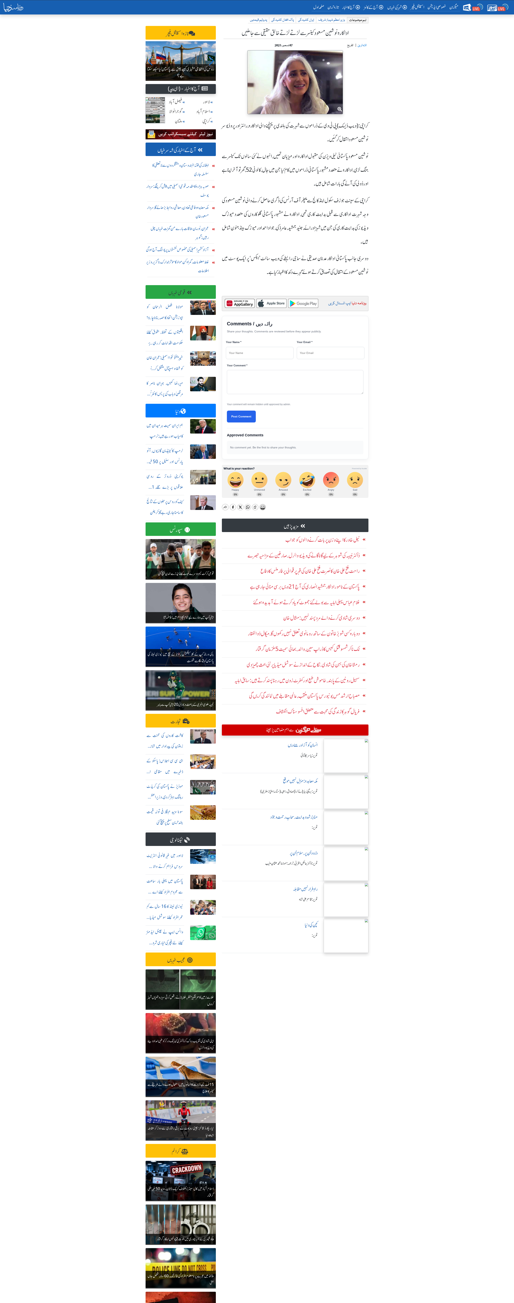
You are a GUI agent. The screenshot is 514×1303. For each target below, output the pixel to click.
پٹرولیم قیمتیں (258, 20)
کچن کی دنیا (311, 925)
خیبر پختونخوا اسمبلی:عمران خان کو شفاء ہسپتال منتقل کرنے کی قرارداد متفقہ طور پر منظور (165, 368)
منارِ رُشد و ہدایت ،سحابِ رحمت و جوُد (294, 817)
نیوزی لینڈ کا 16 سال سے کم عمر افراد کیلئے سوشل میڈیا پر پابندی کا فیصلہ (165, 917)
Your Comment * (237, 365)
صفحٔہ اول (319, 7)
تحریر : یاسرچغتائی (309, 755)
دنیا (178, 411)
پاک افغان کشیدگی (282, 20)
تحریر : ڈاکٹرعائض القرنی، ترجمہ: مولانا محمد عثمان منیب (291, 863)
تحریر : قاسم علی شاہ (308, 899)
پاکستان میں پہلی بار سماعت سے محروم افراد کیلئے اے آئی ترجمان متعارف (165, 892)
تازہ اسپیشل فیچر (177, 34)
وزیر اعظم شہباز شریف (331, 20)
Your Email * (304, 342)
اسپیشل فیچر (417, 7)
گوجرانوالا (175, 111)
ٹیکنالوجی (176, 840)
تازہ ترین (333, 7)
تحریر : (315, 827)
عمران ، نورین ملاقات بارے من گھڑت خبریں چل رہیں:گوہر (180, 233)
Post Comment (241, 416)
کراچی (206, 121)
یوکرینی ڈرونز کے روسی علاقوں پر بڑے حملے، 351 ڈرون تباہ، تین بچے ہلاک (165, 487)
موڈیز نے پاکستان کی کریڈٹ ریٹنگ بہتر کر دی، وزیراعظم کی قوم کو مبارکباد (165, 797)
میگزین (454, 7)
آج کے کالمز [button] (371, 7)
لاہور (206, 102)
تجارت (175, 721)
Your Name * (233, 342)
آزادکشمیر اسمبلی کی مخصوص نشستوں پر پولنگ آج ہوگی (177, 249)
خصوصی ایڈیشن (436, 7)
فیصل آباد (175, 102)
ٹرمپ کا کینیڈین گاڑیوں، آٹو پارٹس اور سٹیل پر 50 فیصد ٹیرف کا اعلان (165, 461)
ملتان (178, 121)
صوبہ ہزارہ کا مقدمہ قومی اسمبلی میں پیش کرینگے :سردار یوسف (177, 191)
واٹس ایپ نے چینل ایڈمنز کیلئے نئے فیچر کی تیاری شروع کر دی (165, 942)
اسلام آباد (203, 111)
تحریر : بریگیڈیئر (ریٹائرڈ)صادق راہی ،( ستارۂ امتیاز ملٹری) (289, 791)
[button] (150, 61)
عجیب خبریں (176, 960)
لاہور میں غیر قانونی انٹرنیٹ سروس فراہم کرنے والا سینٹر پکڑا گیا (165, 866)
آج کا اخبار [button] (348, 7)
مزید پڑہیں (291, 526)
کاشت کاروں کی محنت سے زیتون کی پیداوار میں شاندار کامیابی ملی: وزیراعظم (165, 746)
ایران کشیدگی (306, 20)
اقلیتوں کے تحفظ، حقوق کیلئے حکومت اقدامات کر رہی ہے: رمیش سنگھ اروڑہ (165, 343)
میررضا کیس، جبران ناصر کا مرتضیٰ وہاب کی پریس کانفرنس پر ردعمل (165, 394)
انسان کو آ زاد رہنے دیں (303, 745)
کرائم (176, 1152)
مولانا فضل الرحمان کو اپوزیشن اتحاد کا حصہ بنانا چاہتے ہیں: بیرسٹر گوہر (165, 317)
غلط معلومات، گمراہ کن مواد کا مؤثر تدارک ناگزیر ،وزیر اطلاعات (177, 266)
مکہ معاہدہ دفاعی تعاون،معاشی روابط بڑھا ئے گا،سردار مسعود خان (178, 212)
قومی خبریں (176, 293)
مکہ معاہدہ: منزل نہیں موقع (300, 781)
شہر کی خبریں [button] (394, 7)
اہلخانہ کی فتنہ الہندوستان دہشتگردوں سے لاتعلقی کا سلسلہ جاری (180, 170)
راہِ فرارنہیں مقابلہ (305, 889)
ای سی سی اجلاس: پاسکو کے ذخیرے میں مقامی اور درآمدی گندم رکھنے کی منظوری (165, 771)
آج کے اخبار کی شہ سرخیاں (176, 150)
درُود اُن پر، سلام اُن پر (304, 853)
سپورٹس (176, 530)
